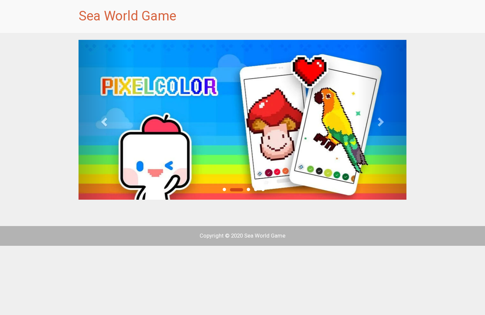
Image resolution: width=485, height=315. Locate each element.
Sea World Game (127, 16)
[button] (103, 120)
